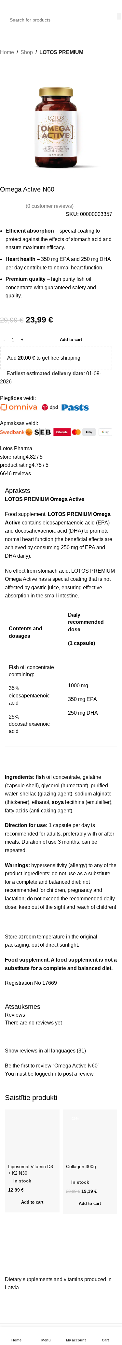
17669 (49, 983)
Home (7, 52)
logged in (45, 1074)
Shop (26, 52)
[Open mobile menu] (7, 6)
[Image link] (53, 1265)
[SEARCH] (119, 16)
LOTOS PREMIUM (61, 52)
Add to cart (71, 339)
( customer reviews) (50, 206)
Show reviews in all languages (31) (45, 1050)
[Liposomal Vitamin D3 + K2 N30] (32, 1137)
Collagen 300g (81, 1166)
